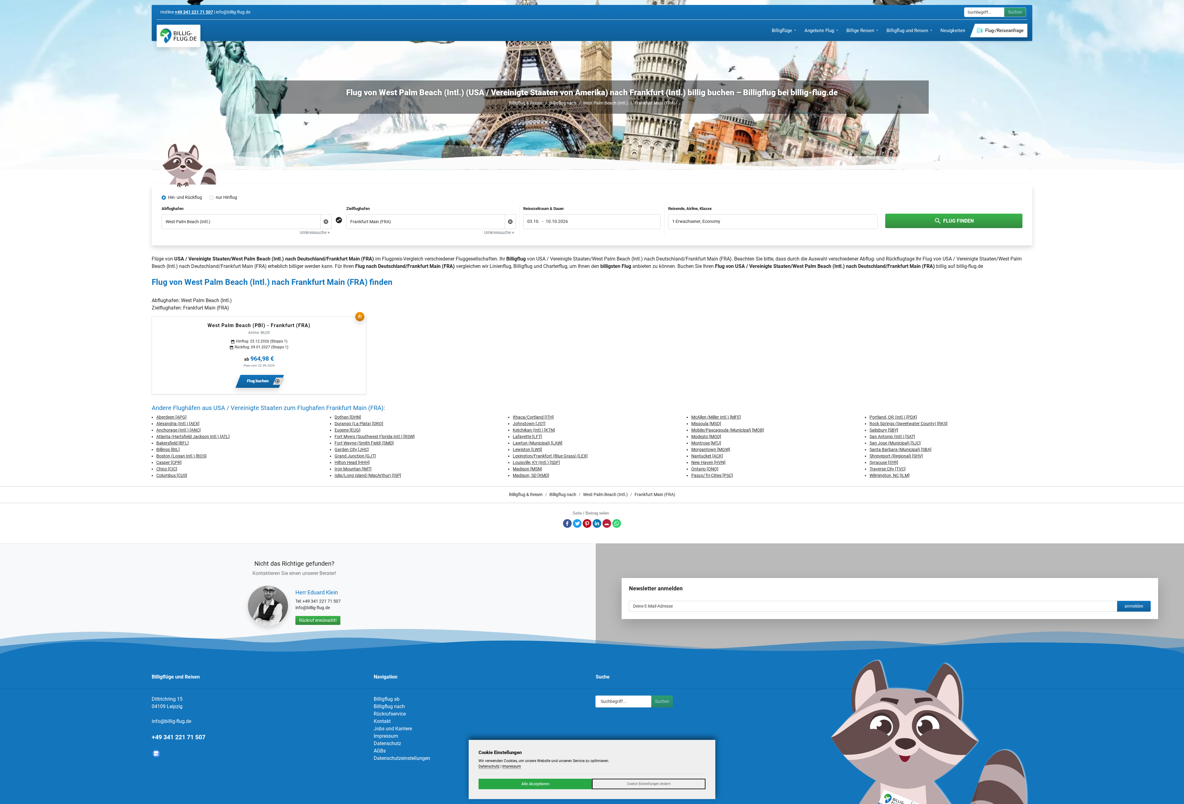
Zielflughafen (358, 208)
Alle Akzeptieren (535, 783)
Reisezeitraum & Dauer (543, 208)
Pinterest (587, 523)
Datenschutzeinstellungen (402, 758)
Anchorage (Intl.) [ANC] (178, 430)
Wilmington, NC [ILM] (890, 475)
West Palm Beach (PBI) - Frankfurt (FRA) (259, 325)
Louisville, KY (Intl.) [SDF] (536, 462)
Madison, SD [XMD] (531, 475)
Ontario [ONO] (704, 468)
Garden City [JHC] (352, 449)
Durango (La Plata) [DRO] (359, 423)
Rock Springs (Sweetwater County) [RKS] (909, 423)
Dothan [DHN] (348, 417)
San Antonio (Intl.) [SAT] (892, 436)
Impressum (386, 736)
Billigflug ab (387, 699)
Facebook (567, 523)
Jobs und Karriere (393, 729)
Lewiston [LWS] (527, 449)
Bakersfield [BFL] (172, 443)
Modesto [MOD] (706, 436)
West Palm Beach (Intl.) (605, 102)
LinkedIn (597, 523)
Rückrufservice (390, 714)
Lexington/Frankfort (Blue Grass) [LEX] (550, 455)
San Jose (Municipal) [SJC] (895, 443)
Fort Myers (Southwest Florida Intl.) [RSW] (375, 436)
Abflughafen (172, 208)
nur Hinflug (226, 197)
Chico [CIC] (166, 468)
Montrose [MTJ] (706, 443)
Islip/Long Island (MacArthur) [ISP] (368, 475)
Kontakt (382, 721)
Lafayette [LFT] (527, 436)
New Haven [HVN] (708, 462)
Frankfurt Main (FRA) (655, 102)
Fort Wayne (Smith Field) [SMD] (364, 443)
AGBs (380, 751)
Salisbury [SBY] (884, 430)
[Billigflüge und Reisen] (178, 36)
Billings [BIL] (168, 449)
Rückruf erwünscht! (318, 620)
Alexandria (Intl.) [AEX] (177, 423)
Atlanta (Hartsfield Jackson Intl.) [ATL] (193, 436)
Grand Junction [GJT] (355, 455)
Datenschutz (387, 743)
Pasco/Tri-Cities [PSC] (712, 475)
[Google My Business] (156, 753)
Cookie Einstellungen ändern (649, 784)
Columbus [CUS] (171, 475)
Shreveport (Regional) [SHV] (896, 455)
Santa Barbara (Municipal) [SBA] (900, 449)
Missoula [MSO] (706, 423)
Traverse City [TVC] (888, 468)
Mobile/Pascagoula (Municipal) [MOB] (727, 430)
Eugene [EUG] (347, 430)
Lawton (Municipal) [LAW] (537, 443)
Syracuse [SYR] (884, 462)
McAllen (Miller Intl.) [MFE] (716, 417)
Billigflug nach (562, 102)
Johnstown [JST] (529, 423)
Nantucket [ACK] (707, 455)
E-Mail (606, 523)
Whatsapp (616, 523)
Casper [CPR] (169, 462)
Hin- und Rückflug (185, 197)
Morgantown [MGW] (710, 449)
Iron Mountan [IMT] (353, 468)
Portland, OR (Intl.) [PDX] (893, 417)
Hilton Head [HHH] (352, 462)
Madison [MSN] (527, 468)
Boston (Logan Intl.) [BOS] (181, 455)
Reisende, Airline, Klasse (690, 208)
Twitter (577, 523)
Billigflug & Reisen (526, 102)
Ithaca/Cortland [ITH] (533, 417)
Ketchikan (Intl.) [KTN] (534, 430)
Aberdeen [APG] (171, 417)
